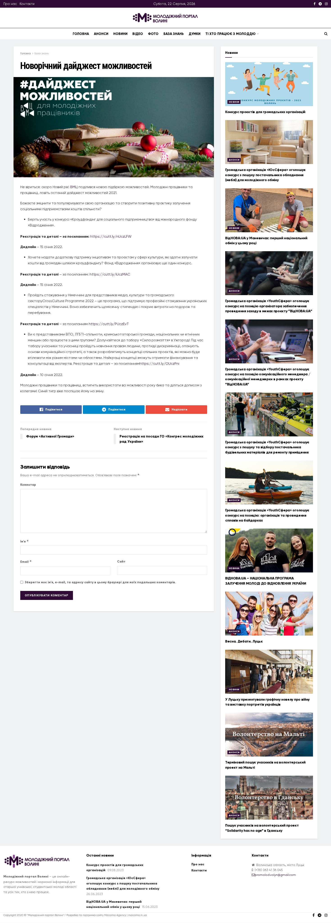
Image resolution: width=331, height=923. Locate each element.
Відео (137, 34)
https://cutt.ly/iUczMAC (110, 274)
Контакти (27, 4)
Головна (81, 34)
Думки (194, 34)
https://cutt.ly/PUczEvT (109, 324)
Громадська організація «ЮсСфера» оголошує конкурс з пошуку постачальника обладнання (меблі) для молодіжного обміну (265, 175)
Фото (153, 34)
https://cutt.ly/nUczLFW (110, 236)
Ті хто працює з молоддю (230, 34)
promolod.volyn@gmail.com (275, 875)
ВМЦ (74, 187)
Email (26, 561)
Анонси (101, 34)
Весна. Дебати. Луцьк (244, 641)
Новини (120, 34)
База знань (173, 34)
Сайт (121, 561)
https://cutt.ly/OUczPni (159, 363)
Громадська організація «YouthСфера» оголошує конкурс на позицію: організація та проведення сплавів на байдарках (267, 515)
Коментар (28, 485)
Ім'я (24, 541)
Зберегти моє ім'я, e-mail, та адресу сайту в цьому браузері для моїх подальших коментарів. (100, 582)
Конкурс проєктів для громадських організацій (265, 112)
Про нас (10, 4)
